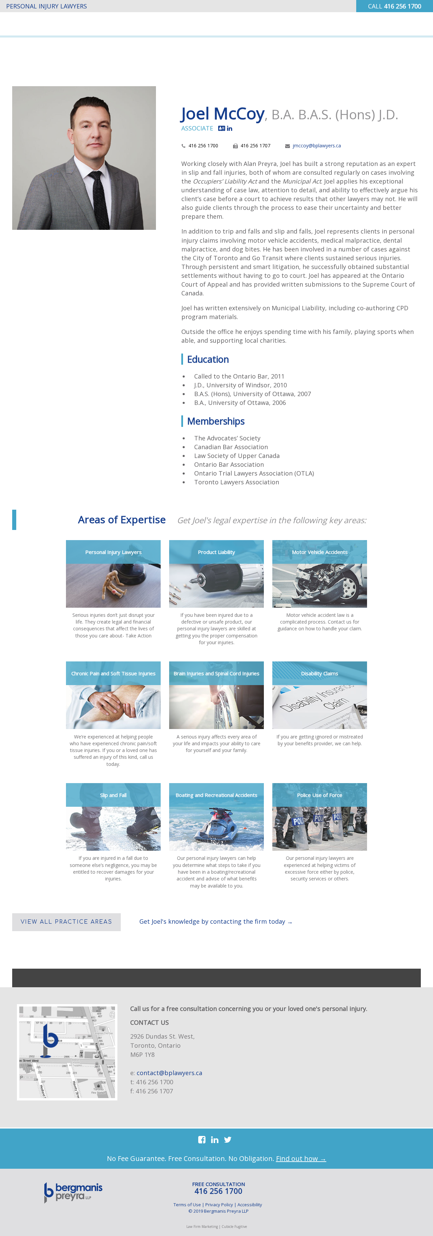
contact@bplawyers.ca (169, 1073)
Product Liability (216, 552)
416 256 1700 (154, 1082)
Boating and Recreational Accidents (216, 795)
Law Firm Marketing (202, 1226)
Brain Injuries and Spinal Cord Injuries (216, 673)
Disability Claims (319, 673)
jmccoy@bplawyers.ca (317, 145)
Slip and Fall (113, 795)
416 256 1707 (154, 1091)
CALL (394, 6)
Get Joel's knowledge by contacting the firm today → (216, 921)
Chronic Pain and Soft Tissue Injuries (113, 673)
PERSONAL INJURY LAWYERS (46, 6)
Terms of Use (187, 1205)
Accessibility (249, 1205)
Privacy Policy (219, 1205)
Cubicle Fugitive (234, 1226)
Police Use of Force (319, 795)
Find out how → (301, 1158)
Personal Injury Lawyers (113, 552)
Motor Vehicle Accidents (320, 552)
